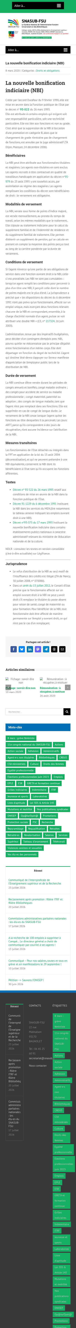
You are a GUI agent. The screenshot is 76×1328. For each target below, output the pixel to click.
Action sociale (15, 758)
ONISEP (12, 823)
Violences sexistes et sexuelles (25, 855)
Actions (59, 751)
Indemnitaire (39, 797)
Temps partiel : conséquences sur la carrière (52, 695)
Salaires (49, 842)
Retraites (55, 835)
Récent (38, 877)
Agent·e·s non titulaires (21, 764)
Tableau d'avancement (35, 848)
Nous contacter (38, 1073)
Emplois (58, 784)
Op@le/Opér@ (29, 823)
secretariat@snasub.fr (42, 1065)
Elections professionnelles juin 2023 (28, 784)
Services (63, 842)
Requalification (36, 835)
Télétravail (59, 848)
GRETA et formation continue (43, 790)
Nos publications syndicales (52, 816)
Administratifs (51, 758)
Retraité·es (13, 842)
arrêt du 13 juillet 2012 (36, 585)
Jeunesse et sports (18, 803)
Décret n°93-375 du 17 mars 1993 (33, 522)
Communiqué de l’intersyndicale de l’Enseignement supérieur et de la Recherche (34, 888)
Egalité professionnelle (21, 777)
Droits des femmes (53, 771)
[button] (8, 691)
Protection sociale (18, 829)
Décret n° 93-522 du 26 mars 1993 (33, 489)
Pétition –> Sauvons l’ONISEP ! (26, 987)
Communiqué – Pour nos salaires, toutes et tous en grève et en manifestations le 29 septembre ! (37, 969)
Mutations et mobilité (20, 816)
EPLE (10, 790)
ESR (20, 790)
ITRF (53, 797)
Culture (34, 771)
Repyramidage (15, 835)
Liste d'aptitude (16, 810)
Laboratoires (40, 803)
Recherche (47, 829)
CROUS (63, 764)
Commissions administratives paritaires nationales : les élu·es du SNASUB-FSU (37, 927)
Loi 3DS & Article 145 (42, 810)
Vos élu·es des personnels (22, 861)
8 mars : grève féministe (21, 745)
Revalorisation (32, 842)
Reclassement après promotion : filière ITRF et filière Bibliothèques (35, 908)
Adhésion (33, 758)
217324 (50, 321)
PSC (35, 829)
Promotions (49, 823)
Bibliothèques (47, 764)
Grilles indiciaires (17, 797)
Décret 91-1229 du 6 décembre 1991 (34, 503)
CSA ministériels (16, 771)
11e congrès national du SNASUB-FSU (29, 751)
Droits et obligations (48, 70)
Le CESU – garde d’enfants (15, 689)
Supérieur (13, 848)
